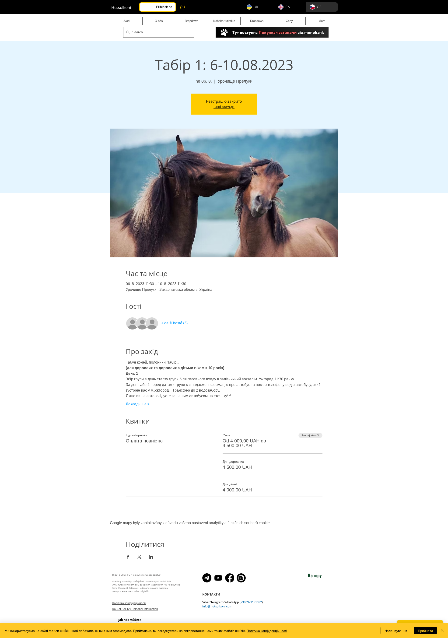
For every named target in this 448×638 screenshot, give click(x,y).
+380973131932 (251, 602)
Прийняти (425, 630)
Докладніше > (138, 404)
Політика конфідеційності (129, 603)
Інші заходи (224, 106)
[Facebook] (229, 577)
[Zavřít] (442, 630)
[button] (182, 7)
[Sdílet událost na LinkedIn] (151, 557)
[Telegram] (206, 577)
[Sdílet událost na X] (139, 557)
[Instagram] (241, 577)
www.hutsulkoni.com (123, 584)
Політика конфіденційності (267, 630)
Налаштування (396, 630)
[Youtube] (218, 577)
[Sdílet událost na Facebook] (128, 557)
